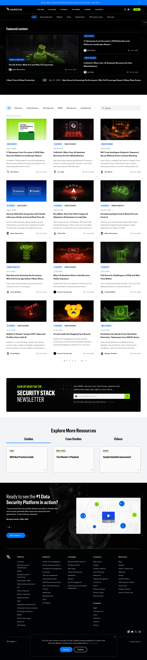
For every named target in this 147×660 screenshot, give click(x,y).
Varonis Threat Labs (125, 592)
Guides (28, 439)
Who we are (97, 562)
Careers (96, 565)
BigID (95, 608)
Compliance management (52, 568)
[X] (136, 632)
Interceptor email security (26, 604)
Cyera (95, 615)
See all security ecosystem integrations (77, 587)
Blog (120, 562)
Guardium (96, 618)
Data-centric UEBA (23, 580)
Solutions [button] (52, 9)
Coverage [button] (63, 9)
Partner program (99, 589)
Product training (124, 589)
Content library (123, 579)
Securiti (96, 625)
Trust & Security (98, 572)
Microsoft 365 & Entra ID (77, 562)
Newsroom (97, 575)
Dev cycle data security (51, 586)
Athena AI (20, 621)
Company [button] (87, 9)
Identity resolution (23, 594)
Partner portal (98, 596)
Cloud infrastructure (75, 572)
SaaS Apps (72, 568)
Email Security (86, 108)
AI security (46, 572)
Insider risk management (51, 562)
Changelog (21, 625)
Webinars (60, 17)
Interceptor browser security (27, 608)
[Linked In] (129, 632)
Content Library (80, 17)
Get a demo (14, 535)
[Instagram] (139, 632)
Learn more (95, 2)
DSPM (60, 108)
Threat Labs (110, 17)
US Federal (46, 603)
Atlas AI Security (23, 591)
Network (71, 579)
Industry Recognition (100, 579)
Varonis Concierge (24, 618)
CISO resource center (96, 17)
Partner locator (98, 592)
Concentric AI (98, 611)
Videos (118, 439)
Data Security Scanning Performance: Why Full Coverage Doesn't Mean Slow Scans (89, 80)
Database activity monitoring (23, 576)
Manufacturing (48, 596)
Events (69, 17)
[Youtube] (132, 632)
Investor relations (99, 568)
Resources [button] (99, 9)
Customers (76, 9)
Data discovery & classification (23, 566)
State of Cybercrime (46, 17)
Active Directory (32, 108)
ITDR (18, 601)
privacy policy (93, 643)
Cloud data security (50, 579)
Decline (80, 649)
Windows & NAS (74, 565)
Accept (66, 649)
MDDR (19, 615)
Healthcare (46, 592)
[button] (7, 527)
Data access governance (26, 584)
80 (82, 361)
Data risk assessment (50, 575)
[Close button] (139, 2)
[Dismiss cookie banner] (114, 637)
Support (121, 565)
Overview (20, 562)
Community (122, 586)
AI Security (18, 108)
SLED (44, 599)
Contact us (97, 582)
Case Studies (73, 439)
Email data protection (25, 611)
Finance (45, 589)
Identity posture (23, 598)
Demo (137, 9)
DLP (18, 587)
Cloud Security (48, 108)
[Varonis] (14, 9)
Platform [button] (40, 9)
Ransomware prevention (51, 565)
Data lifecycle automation (52, 582)
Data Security (71, 108)
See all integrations (75, 582)
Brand (95, 586)
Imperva (96, 621)
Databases (71, 575)
